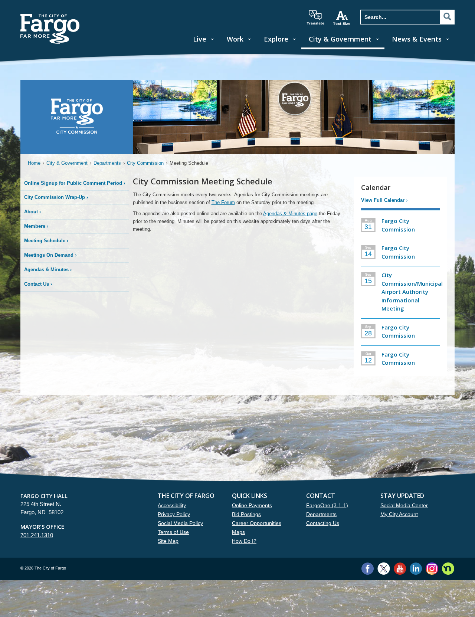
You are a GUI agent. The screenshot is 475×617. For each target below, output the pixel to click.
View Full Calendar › (384, 200)
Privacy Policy (174, 514)
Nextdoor (448, 568)
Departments (107, 163)
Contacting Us (322, 523)
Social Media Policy (180, 523)
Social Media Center (404, 505)
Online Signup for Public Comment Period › (74, 183)
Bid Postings (246, 514)
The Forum (223, 202)
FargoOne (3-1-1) (327, 505)
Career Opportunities (256, 523)
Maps (238, 532)
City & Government (340, 39)
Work (235, 39)
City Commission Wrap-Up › (56, 197)
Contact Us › (38, 284)
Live (199, 39)
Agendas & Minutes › (48, 269)
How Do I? (244, 541)
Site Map (168, 541)
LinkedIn (416, 568)
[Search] (447, 17)
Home (34, 163)
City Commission (145, 163)
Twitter (383, 568)
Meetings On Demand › (50, 255)
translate (315, 17)
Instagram (432, 568)
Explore (276, 39)
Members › (36, 226)
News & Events (417, 39)
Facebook (367, 568)
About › (32, 211)
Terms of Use (173, 532)
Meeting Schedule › (46, 240)
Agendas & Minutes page (290, 213)
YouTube (400, 568)
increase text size (342, 17)
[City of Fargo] (50, 16)
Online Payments (252, 505)
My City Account (399, 514)
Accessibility (172, 505)
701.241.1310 (36, 535)
